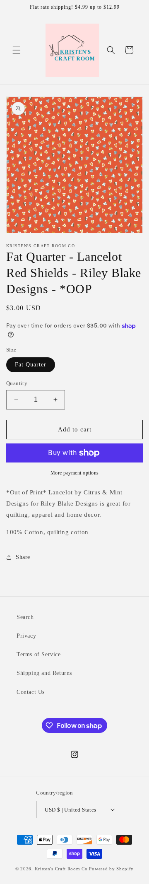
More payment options (74, 473)
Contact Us (31, 692)
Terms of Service (39, 654)
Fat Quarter (30, 364)
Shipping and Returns (44, 673)
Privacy (26, 636)
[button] (16, 50)
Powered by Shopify (111, 868)
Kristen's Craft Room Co (61, 868)
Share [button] (23, 557)
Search (25, 617)
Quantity (16, 383)
